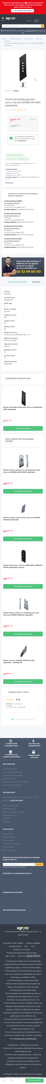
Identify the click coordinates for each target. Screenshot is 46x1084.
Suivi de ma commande (12, 772)
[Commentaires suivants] (41, 706)
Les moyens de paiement (13, 775)
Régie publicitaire (10, 815)
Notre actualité (9, 840)
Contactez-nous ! (10, 837)
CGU (26, 946)
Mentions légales (33, 943)
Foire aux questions (11, 806)
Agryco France (32, 956)
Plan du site (10, 956)
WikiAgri (6, 822)
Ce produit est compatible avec (17, 159)
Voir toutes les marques (12, 785)
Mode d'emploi (9, 809)
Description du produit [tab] (17, 282)
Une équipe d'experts (11, 844)
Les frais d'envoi (9, 779)
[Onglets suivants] (42, 282)
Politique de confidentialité (25, 1039)
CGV (33, 946)
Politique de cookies (21, 949)
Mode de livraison (10, 769)
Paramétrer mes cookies (13, 943)
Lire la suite (9, 182)
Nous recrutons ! (9, 850)
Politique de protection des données (22, 953)
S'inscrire (39, 864)
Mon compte (8, 834)
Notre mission (8, 847)
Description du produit (15, 155)
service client (30, 31)
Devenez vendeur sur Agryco (14, 812)
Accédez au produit (23, 491)
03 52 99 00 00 (8, 31)
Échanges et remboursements (15, 782)
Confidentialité (15, 946)
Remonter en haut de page (23, 732)
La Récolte (7, 818)
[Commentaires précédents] (5, 706)
